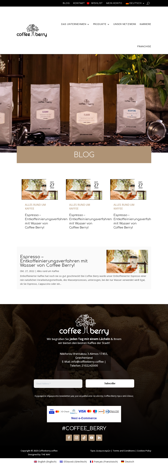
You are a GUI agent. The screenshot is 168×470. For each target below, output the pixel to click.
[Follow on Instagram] (76, 438)
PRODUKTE (99, 24)
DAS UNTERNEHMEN (73, 24)
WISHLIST (97, 3)
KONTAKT (79, 3)
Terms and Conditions (124, 450)
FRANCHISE (144, 46)
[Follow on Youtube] (91, 438)
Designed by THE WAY (39, 454)
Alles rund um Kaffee (48, 271)
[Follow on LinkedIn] (99, 438)
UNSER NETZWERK (124, 24)
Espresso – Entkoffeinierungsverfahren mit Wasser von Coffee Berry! (54, 261)
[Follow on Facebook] (69, 438)
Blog (66, 3)
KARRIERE (145, 24)
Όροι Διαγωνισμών (100, 450)
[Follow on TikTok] (84, 438)
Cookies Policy (144, 450)
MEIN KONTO (114, 3)
